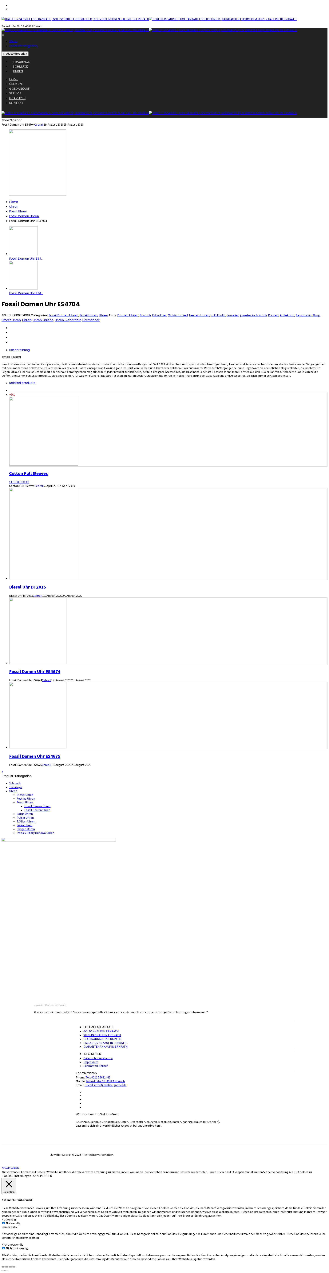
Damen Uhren (127, 315)
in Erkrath (218, 315)
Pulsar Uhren (25, 817)
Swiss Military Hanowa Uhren (35, 833)
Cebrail (39, 124)
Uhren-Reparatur (68, 320)
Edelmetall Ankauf (95, 1066)
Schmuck (15, 783)
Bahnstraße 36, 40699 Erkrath (105, 1081)
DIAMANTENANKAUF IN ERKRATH (105, 1046)
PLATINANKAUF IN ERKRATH (102, 1039)
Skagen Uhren (26, 829)
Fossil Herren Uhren (37, 810)
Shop (316, 315)
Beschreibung (19, 350)
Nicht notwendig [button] (12, 1244)
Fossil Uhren (18, 211)
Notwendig (13, 1223)
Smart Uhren (11, 320)
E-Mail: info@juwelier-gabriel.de (105, 1085)
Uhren (13, 206)
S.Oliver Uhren (26, 821)
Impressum (90, 1062)
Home (13, 202)
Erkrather (159, 315)
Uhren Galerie (43, 320)
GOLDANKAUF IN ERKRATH (101, 1031)
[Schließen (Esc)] (3, 1266)
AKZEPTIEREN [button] (42, 1176)
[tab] (168, 350)
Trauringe (15, 787)
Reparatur (303, 315)
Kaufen (273, 315)
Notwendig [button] (9, 1219)
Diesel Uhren (25, 795)
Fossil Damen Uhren (24, 216)
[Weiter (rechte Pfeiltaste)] (6, 1270)
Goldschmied (178, 315)
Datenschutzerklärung (98, 1058)
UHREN (18, 71)
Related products (22, 383)
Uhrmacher (91, 320)
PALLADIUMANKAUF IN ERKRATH (105, 1043)
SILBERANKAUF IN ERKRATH (102, 1035)
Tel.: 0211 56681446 (97, 1077)
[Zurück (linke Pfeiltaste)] (3, 1270)
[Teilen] (6, 1266)
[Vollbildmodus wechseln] (10, 1266)
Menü (13, 41)
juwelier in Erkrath (253, 315)
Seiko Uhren (24, 825)
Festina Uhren (26, 798)
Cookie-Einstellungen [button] (16, 1176)
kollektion (287, 315)
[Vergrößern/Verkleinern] (13, 1266)
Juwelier (233, 315)
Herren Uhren (199, 315)
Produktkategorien (23, 46)
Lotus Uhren (25, 814)
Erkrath (145, 315)
